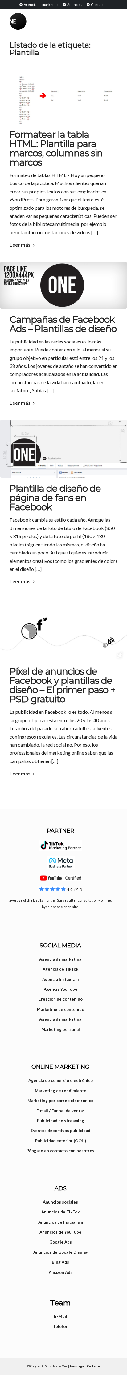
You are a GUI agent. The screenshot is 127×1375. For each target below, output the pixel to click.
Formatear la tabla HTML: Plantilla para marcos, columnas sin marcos (56, 148)
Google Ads (60, 1241)
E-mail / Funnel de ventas (60, 1110)
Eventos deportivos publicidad (60, 1130)
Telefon (60, 1326)
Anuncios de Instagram (60, 1222)
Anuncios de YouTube (60, 1232)
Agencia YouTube (60, 989)
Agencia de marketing (41, 4)
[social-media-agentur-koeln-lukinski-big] (63, 629)
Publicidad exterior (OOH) (60, 1140)
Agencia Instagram (60, 979)
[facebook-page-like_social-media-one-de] (63, 285)
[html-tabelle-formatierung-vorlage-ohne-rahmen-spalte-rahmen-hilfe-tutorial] (63, 95)
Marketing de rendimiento (60, 1090)
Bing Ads (60, 1262)
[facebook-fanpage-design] (63, 449)
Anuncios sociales (60, 1202)
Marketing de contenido (60, 1009)
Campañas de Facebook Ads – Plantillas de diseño (63, 324)
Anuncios (74, 4)
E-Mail (60, 1316)
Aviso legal (77, 1366)
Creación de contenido (60, 999)
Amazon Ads (60, 1272)
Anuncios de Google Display (60, 1252)
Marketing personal (60, 1029)
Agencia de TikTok (60, 969)
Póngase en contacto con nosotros (60, 1150)
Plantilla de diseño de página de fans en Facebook (55, 498)
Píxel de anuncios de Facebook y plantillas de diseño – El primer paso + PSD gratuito (63, 685)
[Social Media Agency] (36, 21)
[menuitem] (38, 4)
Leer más (20, 245)
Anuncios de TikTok (60, 1211)
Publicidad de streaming (60, 1120)
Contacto (97, 4)
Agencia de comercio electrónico (60, 1080)
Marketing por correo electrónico (60, 1100)
